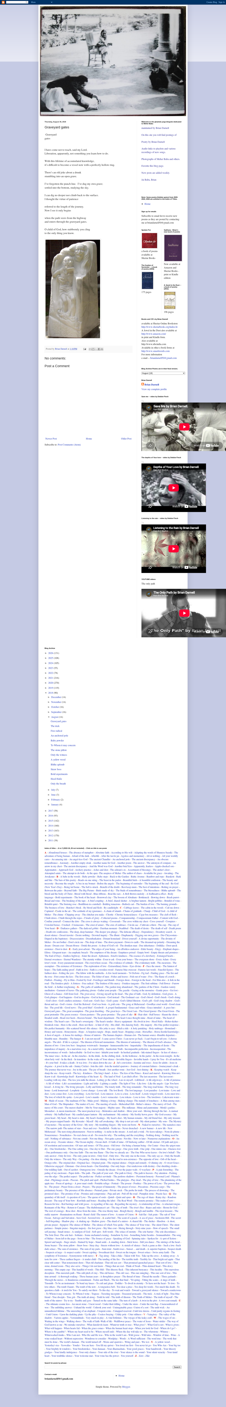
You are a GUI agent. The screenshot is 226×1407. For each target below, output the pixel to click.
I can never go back (133, 1038)
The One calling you (77, 1148)
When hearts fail (72, 1328)
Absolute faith (102, 852)
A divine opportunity (149, 938)
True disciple (58, 1297)
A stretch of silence (130, 1245)
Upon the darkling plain (71, 1314)
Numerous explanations (159, 1138)
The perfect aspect (68, 1176)
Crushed (66, 924)
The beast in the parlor (110, 880)
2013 (51, 830)
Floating (58, 980)
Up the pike (90, 1314)
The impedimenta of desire (156, 1045)
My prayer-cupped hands (58, 1121)
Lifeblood (139, 1079)
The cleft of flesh (168, 914)
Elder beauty (147, 949)
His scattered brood (76, 1028)
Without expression (73, 1338)
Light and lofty (91, 1083)
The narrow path (54, 1128)
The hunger (75, 1038)
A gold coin (114, 1004)
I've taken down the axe (100, 1062)
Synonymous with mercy (81, 1255)
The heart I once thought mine (130, 1017)
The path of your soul (102, 1173)
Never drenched (130, 1128)
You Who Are (160, 1345)
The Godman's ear (130, 997)
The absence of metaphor (81, 852)
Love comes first (59, 1093)
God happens (65, 997)
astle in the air (64, 911)
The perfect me (86, 1176)
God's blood (147, 997)
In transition (80, 1059)
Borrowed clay (104, 897)
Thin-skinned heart (151, 1266)
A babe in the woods (70, 876)
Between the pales (53, 890)
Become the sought (64, 883)
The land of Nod (112, 1076)
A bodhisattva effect (156, 893)
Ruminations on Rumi (71, 1214)
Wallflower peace (122, 1321)
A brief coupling (95, 900)
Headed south (51, 1017)
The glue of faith (133, 993)
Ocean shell (101, 1141)
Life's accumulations (72, 1083)
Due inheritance (147, 945)
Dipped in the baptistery (56, 938)
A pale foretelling (164, 1169)
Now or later (139, 1138)
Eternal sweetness (53, 959)
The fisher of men (100, 976)
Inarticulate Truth (114, 1048)
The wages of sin (166, 1317)
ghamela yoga (55, 12)
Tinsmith (49, 1283)
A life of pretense (172, 1079)
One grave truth (130, 1148)
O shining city (155, 1162)
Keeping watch (161, 1069)
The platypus (123, 1179)
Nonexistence (51, 1135)
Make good (93, 1100)
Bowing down (158, 897)
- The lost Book (115, 1090)
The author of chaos (132, 873)
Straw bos (82, 1245)
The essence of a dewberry (142, 955)
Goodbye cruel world (157, 1004)
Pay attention (160, 1173)
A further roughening (64, 986)
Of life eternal (153, 1141)
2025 (51, 657)
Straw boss (56, 769)
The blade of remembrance (129, 890)
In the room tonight (162, 1055)
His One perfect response (166, 1024)
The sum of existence (67, 1248)
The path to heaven (143, 1173)
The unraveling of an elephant (81, 1310)
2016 (51, 815)
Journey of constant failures (144, 1066)
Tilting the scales (150, 1279)
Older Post (126, 438)
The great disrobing (94, 1011)
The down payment (113, 942)
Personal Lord (162, 1176)
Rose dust (70, 1210)
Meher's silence (143, 1104)
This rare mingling (140, 1272)
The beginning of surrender (129, 883)
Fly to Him (69, 980)
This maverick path (65, 1272)
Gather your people (107, 990)
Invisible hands (141, 1059)
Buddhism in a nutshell (89, 904)
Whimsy (164, 1331)
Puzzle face (161, 1193)
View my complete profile (154, 389)
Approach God (66, 869)
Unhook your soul (102, 1307)
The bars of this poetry (65, 880)
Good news (70, 1007)
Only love (114, 1155)
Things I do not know (92, 1266)
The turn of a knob (128, 1300)
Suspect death (174, 1248)
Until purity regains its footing (165, 1310)
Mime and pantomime (147, 1107)
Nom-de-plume (172, 1131)
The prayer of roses (127, 1186)
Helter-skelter (171, 1021)
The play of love (150, 1179)
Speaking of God (121, 1238)
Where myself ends (104, 1331)
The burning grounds (166, 904)
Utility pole (120, 1314)
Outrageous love (88, 1169)
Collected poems (109, 917)
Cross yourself (157, 921)
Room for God (170, 1207)
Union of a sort (141, 1307)
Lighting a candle (108, 1083)
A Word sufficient (136, 1338)
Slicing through (126, 1228)
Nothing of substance (61, 1138)
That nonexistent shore (72, 1262)
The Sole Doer (52, 1235)
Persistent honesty (145, 1176)
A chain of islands (112, 911)
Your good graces (135, 1348)
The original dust (67, 1162)
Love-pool (79, 1097)
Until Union (51, 1314)
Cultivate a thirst (148, 924)
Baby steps (102, 876)
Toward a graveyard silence (145, 1290)
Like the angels (155, 1083)
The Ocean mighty (84, 1141)
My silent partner (148, 1121)
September (56, 712)
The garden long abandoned (118, 986)
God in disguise (81, 997)
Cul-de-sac (133, 924)
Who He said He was (92, 1334)
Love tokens (125, 1097)
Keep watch (65, 1073)
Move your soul (134, 1111)
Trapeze (95, 1293)
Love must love (172, 1093)
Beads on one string (87, 880)
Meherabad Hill (126, 1104)
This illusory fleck (114, 1269)
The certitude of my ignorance (87, 911)
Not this (127, 1138)
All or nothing (153, 855)
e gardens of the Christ (148, 986)
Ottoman (69, 1166)
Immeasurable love (119, 1045)
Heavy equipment (123, 1021)
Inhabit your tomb (110, 1052)
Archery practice (83, 869)
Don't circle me (75, 942)
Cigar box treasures (148, 914)
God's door (51, 1000)
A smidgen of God (81, 1231)
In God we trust (92, 1052)
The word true (154, 1338)
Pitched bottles (107, 1179)
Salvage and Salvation (63, 1217)
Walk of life (107, 1321)
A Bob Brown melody (133, 893)
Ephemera (104, 955)
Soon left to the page (65, 1238)
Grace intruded (154, 1007)
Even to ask (108, 959)
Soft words (108, 1231)
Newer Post (51, 438)
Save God (81, 1217)
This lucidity (156, 1269)
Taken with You (132, 1255)
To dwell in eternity (134, 1283)
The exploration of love (95, 966)
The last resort (166, 1076)
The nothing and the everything (129, 1135)
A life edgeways (154, 1079)
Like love (142, 1083)
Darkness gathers (69, 928)
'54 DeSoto (134, 973)
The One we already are (117, 1152)
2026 (51, 653)
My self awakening (104, 1121)
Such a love (168, 1245)
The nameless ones (172, 1124)
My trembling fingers (105, 1124)
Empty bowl (143, 952)
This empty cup (62, 1269)
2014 (51, 825)
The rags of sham (145, 1197)
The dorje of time (93, 942)
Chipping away (73, 914)
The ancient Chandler (99, 859)
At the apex (92, 873)
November (56, 702)
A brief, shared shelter (116, 900)
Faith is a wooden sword (101, 969)
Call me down (172, 907)
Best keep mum (129, 887)
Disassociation (77, 938)
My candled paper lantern (84, 1114)
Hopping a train (133, 1031)
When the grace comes (92, 1328)
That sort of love (163, 1262)
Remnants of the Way (55, 1207)
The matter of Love (84, 1104)
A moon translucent (66, 1111)
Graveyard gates (58, 721)
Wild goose (133, 1334)
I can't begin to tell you (155, 1038)
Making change (125, 1100)
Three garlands (168, 1276)
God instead (113, 997)
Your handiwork (153, 1348)
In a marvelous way (76, 1048)
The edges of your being (104, 949)
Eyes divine (135, 966)
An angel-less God (78, 859)
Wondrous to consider (96, 1338)
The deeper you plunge (106, 931)
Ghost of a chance (53, 993)
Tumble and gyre (83, 1300)
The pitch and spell (89, 1179)
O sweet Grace (171, 1162)
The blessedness (152, 890)
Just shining (143, 1069)
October (55, 706)
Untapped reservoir (122, 1310)
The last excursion (148, 1076)
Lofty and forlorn (94, 1086)
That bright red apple (163, 1259)
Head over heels (67, 1017)
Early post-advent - (82, 949)
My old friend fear (153, 1117)
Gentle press (162, 990)
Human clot (130, 1035)
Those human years (88, 1276)
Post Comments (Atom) (69, 444)
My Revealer (78, 1121)
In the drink (94, 1055)
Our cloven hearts (84, 1166)
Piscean (74, 1179)
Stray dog (94, 1245)
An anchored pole (59, 735)
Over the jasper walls (127, 1169)
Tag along (104, 1255)
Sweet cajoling (89, 1252)
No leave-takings (154, 1131)
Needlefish (104, 1128)
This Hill (99, 1269)
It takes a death (67, 1062)
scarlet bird (110, 1217)
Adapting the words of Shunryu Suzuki (153, 852)
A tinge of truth (167, 1279)
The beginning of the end (156, 883)
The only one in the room (133, 1155)
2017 (51, 810)
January (55, 804)
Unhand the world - (83, 1307)
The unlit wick (157, 1307)
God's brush (161, 997)
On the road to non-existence (123, 1159)
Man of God (51, 1104)
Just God (131, 1069)
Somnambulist (163, 1235)
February (56, 799)
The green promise (106, 1014)
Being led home (71, 887)
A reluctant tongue (171, 1203)
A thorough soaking (67, 1276)
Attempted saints (53, 873)
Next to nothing (94, 1131)
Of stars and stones (84, 1145)
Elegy (158, 949)
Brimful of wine (172, 900)
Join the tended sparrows (117, 1066)
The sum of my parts (90, 1248)
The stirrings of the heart (168, 1242)
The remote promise (143, 1200)
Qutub (111, 1197)
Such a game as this (151, 1245)
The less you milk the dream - (82, 1079)
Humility (63, 1038)
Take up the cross (150, 1255)
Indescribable (76, 1052)
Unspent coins (104, 1310)
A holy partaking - (139, 1028)
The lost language (133, 1090)
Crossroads (115, 921)
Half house (154, 1014)
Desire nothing (82, 935)
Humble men (51, 1038)
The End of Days (53, 955)
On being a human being (134, 1145)
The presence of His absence (79, 1190)
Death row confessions (56, 931)
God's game (112, 1000)
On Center (153, 1145)
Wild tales (146, 1334)
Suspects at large (54, 1252)
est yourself (131, 938)
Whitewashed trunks (54, 1334)
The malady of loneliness (146, 1100)
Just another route (116, 1069)
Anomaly (64, 862)
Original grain (98, 1162)
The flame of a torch (164, 976)
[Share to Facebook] (99, 349)
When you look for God (147, 1328)
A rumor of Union (124, 1214)
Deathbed (123, 928)
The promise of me (70, 1193)
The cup (162, 924)
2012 (51, 835)
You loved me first (124, 1345)
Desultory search (164, 931)
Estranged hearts (165, 955)
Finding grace (157, 973)
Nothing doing (153, 1135)
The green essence (69, 1014)
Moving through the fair (155, 1111)
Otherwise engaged (54, 1166)
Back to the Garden (119, 876)
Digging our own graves (147, 935)
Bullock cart (128, 904)
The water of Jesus (142, 1321)
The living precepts (74, 1086)
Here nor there (86, 1024)
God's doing (174, 997)
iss (116, 1073)
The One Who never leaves (144, 1152)
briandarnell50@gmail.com (163, 357)
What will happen (53, 1328)
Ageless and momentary (132, 855)
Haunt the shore (169, 1014)
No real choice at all (83, 1135)
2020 (51, 682)
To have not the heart (155, 1283)
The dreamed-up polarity (153, 942)
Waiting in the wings (55, 1321)
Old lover (116, 1145)
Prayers (86, 1186)
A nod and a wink (135, 1131)
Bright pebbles (155, 900)
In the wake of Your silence (101, 1059)
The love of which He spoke (58, 1097)
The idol (57, 1042)
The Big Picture (86, 890)
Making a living (108, 1100)
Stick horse (132, 1242)
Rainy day (161, 1197)
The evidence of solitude (121, 962)
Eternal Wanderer (72, 959)
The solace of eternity (126, 1231)
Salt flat (142, 1214)
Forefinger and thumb (104, 980)
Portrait (115, 1183)
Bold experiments (59, 774)
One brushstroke (58, 1148)
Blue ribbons (99, 893)
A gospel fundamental (116, 1007)
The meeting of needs (106, 1104)
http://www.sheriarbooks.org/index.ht (159, 326)
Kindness (87, 1073)
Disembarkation (94, 938)
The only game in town (84, 1155)
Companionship (127, 917)
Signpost (64, 1224)
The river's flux (136, 1207)
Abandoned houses (57, 852)
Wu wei (145, 1341)
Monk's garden (167, 1107)
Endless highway (71, 955)
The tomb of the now (86, 1286)
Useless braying (106, 1314)
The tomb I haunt (65, 1286)
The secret (176, 1217)
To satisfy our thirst (88, 1290)
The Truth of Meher (142, 1297)
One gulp (144, 1148)
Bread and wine (52, 900)
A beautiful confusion (150, 880)
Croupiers (170, 921)
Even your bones (124, 959)
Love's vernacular (109, 1097)
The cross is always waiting (94, 921)
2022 (51, 672)
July (53, 789)
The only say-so (155, 1155)
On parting (84, 1159)
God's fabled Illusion (130, 1000)
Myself (90, 1121)
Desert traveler (66, 935)
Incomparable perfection (136, 1048)
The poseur (126, 1183)
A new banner (147, 1128)
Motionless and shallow (113, 1111)
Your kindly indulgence (66, 1352)
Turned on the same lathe (105, 1300)
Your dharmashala (116, 1348)
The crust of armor (95, 924)
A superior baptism (156, 1248)
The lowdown (154, 1097)
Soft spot (96, 1231)
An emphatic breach (78, 952)
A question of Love (76, 1197)
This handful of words (82, 1269)
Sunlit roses (119, 1248)
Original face (83, 1162)
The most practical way (88, 1111)
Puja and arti (114, 1193)
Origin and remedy (137, 1162)
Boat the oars (114, 893)
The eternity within (92, 959)
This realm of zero (164, 1200)
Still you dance (147, 1242)
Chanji (147, 911)
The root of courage (54, 1210)
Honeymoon (70, 1031)
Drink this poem (89, 945)
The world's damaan (69, 1341)
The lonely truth (113, 1086)
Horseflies (147, 1031)
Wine (173, 1334)
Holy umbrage (156, 1028)
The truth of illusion (121, 1297)
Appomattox (51, 869)
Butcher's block (73, 907)
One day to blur (97, 1148)
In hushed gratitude (130, 1052)
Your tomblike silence (61, 1355)
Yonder (76, 1345)
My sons (163, 1121)
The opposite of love (149, 1159)
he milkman (130, 1107)
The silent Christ (160, 1224)
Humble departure (166, 1035)
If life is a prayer (70, 1042)
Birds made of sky (105, 890)
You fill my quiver (104, 1345)
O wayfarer (145, 1169)
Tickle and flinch (101, 1279)
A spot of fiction (168, 1238)
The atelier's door (161, 869)
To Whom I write (81, 1293)
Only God (102, 1155)
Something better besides (142, 1235)
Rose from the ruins (86, 1210)
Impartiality (135, 1045)
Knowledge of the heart (87, 1076)
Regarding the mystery (126, 1203)
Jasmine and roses (142, 1062)
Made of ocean (56, 1100)
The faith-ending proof (63, 969)
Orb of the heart (168, 1159)
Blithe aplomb (57, 764)
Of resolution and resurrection (59, 1145)
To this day (104, 1290)
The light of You (127, 1083)
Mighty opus (114, 1107)
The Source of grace (101, 1238)
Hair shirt (142, 1014)
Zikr (147, 1355)
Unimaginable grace (122, 1307)
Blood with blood (82, 893)
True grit (71, 1297)
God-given (167, 993)
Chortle (110, 914)
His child (115, 1024)
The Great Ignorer (148, 1011)
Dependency (147, 931)
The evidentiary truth (145, 962)
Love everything (76, 1093)
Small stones (64, 1231)
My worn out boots (127, 1124)
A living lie (58, 1086)
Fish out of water (138, 976)
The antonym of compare (159, 862)
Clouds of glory (91, 917)
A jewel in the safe (63, 1066)
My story (89, 1124)
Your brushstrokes (81, 1348)
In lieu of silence (169, 1052)
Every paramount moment (70, 962)
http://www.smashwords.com (155, 351)
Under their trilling (112, 1304)
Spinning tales (138, 1238)
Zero (141, 1355)
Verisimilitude (77, 1317)
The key (77, 1073)
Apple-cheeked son (164, 866)
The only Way (70, 1159)
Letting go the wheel (107, 1079)
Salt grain (153, 1214)
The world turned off (91, 1341)
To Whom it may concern (63, 745)
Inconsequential (157, 1048)
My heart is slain (76, 1117)
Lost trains (164, 1090)
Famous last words (147, 969)
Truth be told (103, 1297)
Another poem (124, 862)
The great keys (113, 1011)
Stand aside (101, 1242)
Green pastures (87, 1014)
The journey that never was (58, 1069)
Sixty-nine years (143, 1228)
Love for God (92, 1093)
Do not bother (59, 942)
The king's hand (102, 1073)
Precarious (143, 1186)
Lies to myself (126, 1079)
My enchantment (107, 1114)
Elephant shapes (171, 949)
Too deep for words (143, 1286)
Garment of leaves (65, 990)
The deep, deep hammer (81, 931)
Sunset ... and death (135, 1248)
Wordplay (113, 1338)
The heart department (104, 1017)
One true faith (76, 1152)
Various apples (61, 1317)
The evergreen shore (144, 959)
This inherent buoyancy (137, 1269)
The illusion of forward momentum (97, 1042)
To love (171, 1283)
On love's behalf (166, 1152)
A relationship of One (150, 1203)
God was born (99, 1004)
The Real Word (124, 1200)
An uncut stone (79, 1304)
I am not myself (92, 1038)
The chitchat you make (93, 914)
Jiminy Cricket (81, 1066)
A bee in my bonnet (86, 883)
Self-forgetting (53, 1221)
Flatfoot (48, 980)
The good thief (85, 1007)
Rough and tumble (144, 1210)
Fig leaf (145, 973)
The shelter (149, 1221)
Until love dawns (141, 1310)
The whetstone (151, 1331)
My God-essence (163, 1114)
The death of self (159, 928)
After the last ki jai (110, 855)
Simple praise (61, 1228)
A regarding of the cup (102, 1203)
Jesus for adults (160, 1062)
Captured (49, 911)
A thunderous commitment (78, 1279)
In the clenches (79, 1055)
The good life (56, 1007)
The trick (55, 726)
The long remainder (131, 1086)
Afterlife (95, 855)
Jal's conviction (124, 1062)
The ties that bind (119, 1279)
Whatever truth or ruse (121, 1324)
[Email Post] (84, 348)
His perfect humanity (55, 1028)
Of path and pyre (170, 1141)
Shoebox (161, 1221)
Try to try (68, 1300)
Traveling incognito (111, 1293)
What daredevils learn (97, 1324)
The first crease (82, 976)
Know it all (50, 1076)
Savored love (94, 1217)
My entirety (123, 1114)
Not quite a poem (113, 1138)
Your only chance (87, 1352)
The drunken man (128, 945)
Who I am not (73, 1334)
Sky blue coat (110, 1228)
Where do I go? (167, 1328)
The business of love (54, 907)
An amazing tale (59, 859)
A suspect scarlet (72, 1252)
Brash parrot (173, 897)
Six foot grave (94, 1228)
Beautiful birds (130, 880)
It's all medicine (173, 1059)
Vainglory (152, 1314)
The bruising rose (67, 904)
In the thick (66, 1059)
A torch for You (69, 1290)
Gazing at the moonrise (143, 990)
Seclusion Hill (162, 1217)
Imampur (104, 1045)
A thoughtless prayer (110, 1276)
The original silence (116, 1162)
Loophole (75, 1090)
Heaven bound (84, 1017)
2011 (51, 840)
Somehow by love (119, 1235)
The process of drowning (157, 1190)
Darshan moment (108, 928)
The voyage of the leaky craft (138, 1317)
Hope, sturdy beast (114, 1031)
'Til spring (135, 1279)
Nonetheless (65, 1135)
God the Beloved (82, 1004)
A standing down (117, 1242)
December (56, 697)
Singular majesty (78, 1228)
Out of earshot (71, 1169)
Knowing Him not (171, 1073)
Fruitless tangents (131, 983)
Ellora (47, 952)
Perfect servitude (103, 1176)
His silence (92, 1028)
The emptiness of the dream (103, 952)
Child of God (158, 911)
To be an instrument (64, 1283)
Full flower (165, 983)
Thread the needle (150, 1276)
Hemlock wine (52, 1024)
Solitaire (79, 1235)
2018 (51, 692)
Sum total (106, 1248)
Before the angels (106, 883)
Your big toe (174, 1345)
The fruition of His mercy (108, 983)
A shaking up (82, 1221)
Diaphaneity (127, 935)
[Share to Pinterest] (101, 349)
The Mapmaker (66, 1104)
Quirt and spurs (123, 1197)
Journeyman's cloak (168, 1066)
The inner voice (52, 1055)
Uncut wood (95, 1304)
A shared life (136, 1221)
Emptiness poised (127, 952)
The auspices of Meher (110, 873)
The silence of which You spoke (107, 1224)
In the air (66, 1055)
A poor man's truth (84, 1183)
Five (150, 976)
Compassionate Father (148, 917)
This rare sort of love (160, 1272)
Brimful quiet (51, 904)
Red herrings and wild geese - (75, 1203)
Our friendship (102, 1166)
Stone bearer (51, 1245)
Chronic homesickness (126, 914)
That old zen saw (113, 1262)
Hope (81, 1031)
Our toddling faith (53, 1169)
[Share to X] (96, 349)
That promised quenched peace (138, 1262)
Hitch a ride (123, 1028)
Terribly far (145, 1259)
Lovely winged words (152, 1093)
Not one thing (96, 1138)
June (53, 794)
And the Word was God (101, 866)
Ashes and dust (100, 869)
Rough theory (126, 1210)
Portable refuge (102, 1183)
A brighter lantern (137, 900)
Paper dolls (74, 1173)
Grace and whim (137, 1007)
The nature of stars (72, 1128)
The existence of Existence (69, 966)
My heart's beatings (95, 1117)
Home (89, 438)
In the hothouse (130, 1055)
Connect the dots (71, 921)
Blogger (126, 1386)
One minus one (158, 1148)
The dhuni (114, 935)
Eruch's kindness (119, 955)
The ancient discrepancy (143, 859)
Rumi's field (89, 1214)
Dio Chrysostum (169, 935)
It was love (82, 1062)
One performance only (57, 1152)
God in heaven (98, 997)
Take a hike (117, 1255)
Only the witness (59, 754)
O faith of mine (116, 1141)
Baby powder (57, 740)
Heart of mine (154, 1017)
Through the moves (54, 1279)
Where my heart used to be (80, 1331)
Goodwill (98, 1007)
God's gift (147, 1000)
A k (113, 1073)
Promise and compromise (93, 1193)
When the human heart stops (119, 1328)
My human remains (133, 1117)
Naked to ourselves (151, 1124)
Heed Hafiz (56, 778)
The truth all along (85, 1297)
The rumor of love (105, 1214)
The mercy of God (162, 1104)
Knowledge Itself (65, 1076)
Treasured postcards (131, 1293)
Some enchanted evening (96, 1235)
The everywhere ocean (96, 962)
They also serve (73, 1266)
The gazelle (124, 990)
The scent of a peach (127, 1217)
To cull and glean (104, 1283)
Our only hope (118, 1166)
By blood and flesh (92, 907)
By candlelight (111, 907)
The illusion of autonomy (128, 1042)
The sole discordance (165, 1231)
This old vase (122, 1272)
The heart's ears (61, 1021)
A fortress (76, 983)
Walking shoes (74, 1321)
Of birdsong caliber (135, 1141)
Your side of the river (108, 1352)
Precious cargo (157, 1186)
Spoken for (152, 1238)
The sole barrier (145, 1231)
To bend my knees (85, 1283)
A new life (161, 1128)
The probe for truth (133, 1190)
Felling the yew (67, 973)
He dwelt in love (142, 1021)
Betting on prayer (169, 887)
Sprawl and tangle (53, 1242)
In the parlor (145, 1055)
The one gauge (114, 1148)
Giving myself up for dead (110, 993)
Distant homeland (111, 938)
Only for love (65, 1155)
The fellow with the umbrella (90, 973)
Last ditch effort (130, 1076)
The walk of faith (91, 1321)
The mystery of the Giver (70, 1124)
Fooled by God (84, 980)
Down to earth (132, 942)
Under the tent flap (149, 1304)
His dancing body (130, 1024)
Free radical (56, 730)
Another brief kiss (123, 866)
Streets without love (110, 1245)
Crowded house (52, 924)
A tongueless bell (106, 1286)
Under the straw (130, 1304)
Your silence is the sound (132, 1352)
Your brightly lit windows (58, 1348)
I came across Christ (112, 1038)
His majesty (146, 1024)
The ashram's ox (118, 869)
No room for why (103, 1135)
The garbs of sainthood (92, 986)
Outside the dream (106, 1169)
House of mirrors (92, 1035)
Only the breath (58, 783)
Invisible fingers (124, 1059)
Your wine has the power (106, 1355)
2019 (51, 687)
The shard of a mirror (117, 1221)
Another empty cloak (81, 862)
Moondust (49, 1111)
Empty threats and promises (164, 952)
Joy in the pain (80, 1069)
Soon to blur (83, 1238)
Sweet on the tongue (126, 1252)
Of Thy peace (102, 1145)
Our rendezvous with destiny (141, 1166)
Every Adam (162, 959)
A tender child (89, 1259)
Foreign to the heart (141, 980)
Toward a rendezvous (170, 1290)
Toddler (119, 1283)
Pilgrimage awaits (60, 1179)
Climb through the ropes (70, 917)
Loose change (88, 1090)
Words (123, 1338)
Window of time (161, 1334)
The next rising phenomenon (71, 1131)
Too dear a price (124, 1286)
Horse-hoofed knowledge (166, 1031)
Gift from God (71, 993)
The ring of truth (119, 1207)
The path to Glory (123, 1173)
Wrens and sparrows (113, 1341)
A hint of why (102, 1024)
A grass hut (168, 1007)
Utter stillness (134, 1314)
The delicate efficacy (129, 931)
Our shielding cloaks (167, 1166)
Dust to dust (61, 949)
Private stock (116, 1190)
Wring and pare (132, 1341)
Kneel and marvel (151, 1073)
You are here (88, 1345)
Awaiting (168, 873)
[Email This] (90, 349)
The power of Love (152, 1183)
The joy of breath (97, 1069)
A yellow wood (58, 759)
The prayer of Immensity (103, 1186)
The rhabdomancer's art (98, 1207)
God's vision (65, 1004)
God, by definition (152, 993)
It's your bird (52, 1062)
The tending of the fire (109, 1259)
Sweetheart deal (106, 1252)
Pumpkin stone (146, 1193)
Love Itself (135, 1093)
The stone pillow (59, 750)
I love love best (67, 1045)
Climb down (51, 917)
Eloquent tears (59, 952)
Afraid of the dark (80, 855)
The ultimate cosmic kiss (58, 1304)
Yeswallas (66, 1345)
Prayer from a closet (71, 1186)
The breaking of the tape (74, 900)
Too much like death (165, 1286)
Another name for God (104, 862)
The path (85, 1173)
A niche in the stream (114, 1131)
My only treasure (172, 1117)
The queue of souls (97, 1197)
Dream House (72, 945)
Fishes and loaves (119, 976)
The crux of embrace (116, 924)
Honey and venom (54, 1031)
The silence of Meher (79, 1224)
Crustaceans (78, 924)
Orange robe (51, 1162)
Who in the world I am (115, 1334)
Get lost (173, 990)
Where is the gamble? (55, 1331)
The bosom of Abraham (125, 897)
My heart (62, 1117)
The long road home (153, 1086)
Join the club (97, 1066)
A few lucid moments (116, 973)
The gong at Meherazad (133, 1004)
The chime (58, 914)
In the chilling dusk (111, 1055)
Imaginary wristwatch (87, 1045)
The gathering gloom (85, 990)
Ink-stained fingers (150, 1052)
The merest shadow (74, 1107)
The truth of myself (163, 1297)
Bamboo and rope (156, 876)
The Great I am (129, 1011)
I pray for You (158, 1059)
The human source (147, 1035)
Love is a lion (121, 1093)
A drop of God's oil (109, 945)
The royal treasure (163, 1210)
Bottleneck (144, 897)
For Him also (159, 980)
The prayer (54, 1186)
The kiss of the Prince (130, 1073)
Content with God (169, 917)
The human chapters (113, 1035)
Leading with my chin (56, 1079)
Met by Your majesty (95, 1107)
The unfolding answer (61, 1307)
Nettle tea (115, 1128)
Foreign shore (123, 980)
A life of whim (53, 1083)
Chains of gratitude (132, 911)
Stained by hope (85, 1242)
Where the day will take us (129, 1331)
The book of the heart (85, 897)
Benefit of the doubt (110, 887)
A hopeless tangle (94, 1031)
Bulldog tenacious (112, 904)
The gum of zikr (124, 1014)
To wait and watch (121, 1290)
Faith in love (82, 969)
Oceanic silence (66, 1141)
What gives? (140, 1324)
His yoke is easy (107, 1028)
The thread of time (131, 1276)
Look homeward (60, 1090)
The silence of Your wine (137, 1224)
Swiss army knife (161, 1252)
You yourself (127, 1355)
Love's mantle (93, 1097)
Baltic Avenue (138, 876)
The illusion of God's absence (157, 1042)
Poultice (137, 1183)
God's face (99, 1000)
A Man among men (170, 1100)
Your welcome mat (83, 1355)
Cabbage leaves (131, 907)
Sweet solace (144, 1252)
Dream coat (58, 945)
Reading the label (106, 1200)
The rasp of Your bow (64, 1200)
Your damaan (98, 1348)
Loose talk (102, 1090)
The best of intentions (149, 887)
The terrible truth (130, 1259)
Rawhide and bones (87, 1200)
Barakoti (170, 876)
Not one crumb (80, 1138)
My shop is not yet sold (127, 1121)
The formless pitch (60, 983)
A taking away (168, 1255)
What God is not (155, 1324)
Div (124, 938)
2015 (51, 820)
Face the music (154, 966)
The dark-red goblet (88, 928)
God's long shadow (163, 1000)
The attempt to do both (74, 873)
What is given (172, 1324)
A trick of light (161, 1293)
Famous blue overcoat (125, 969)
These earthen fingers (69, 1259)
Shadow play (68, 1221)
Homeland (170, 1028)
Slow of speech (160, 1228)
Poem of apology (64, 1183)
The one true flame (94, 1152)
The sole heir (66, 1235)
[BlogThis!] (93, 349)
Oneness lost (174, 1148)
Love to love (139, 1097)
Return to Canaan (76, 1207)
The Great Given (166, 1011)
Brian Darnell (152, 384)
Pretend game (101, 1190)
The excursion (164, 962)
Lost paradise (150, 1090)
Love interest (107, 1093)
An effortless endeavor (128, 949)
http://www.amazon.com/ (153, 333)
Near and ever (90, 1128)
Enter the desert (89, 955)
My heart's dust (114, 1117)
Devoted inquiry (99, 935)
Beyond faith (70, 890)
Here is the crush (69, 1024)
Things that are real (114, 1266)
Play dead (136, 1179)
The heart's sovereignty (82, 1021)
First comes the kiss (63, 976)
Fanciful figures (166, 969)
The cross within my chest (135, 921)
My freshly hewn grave (142, 1114)
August (55, 716)
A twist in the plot (148, 1300)
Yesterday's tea (52, 1345)
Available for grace (153, 873)
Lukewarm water (171, 1097)
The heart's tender (104, 1021)
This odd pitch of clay (87, 1272)
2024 (51, 663)
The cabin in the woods (152, 907)
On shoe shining (99, 1159)
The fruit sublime (149, 983)
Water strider (159, 1321)
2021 (51, 677)
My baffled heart (62, 1114)
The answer (139, 862)
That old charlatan (94, 1262)
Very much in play (95, 1317)
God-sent (88, 1000)
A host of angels (53, 1035)
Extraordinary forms (118, 966)
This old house (107, 1272)
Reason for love (52, 1203)
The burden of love (145, 904)
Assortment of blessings (139, 869)
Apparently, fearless (143, 866)
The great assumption (72, 1011)
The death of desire (139, 928)
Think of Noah (133, 1266)
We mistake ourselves (74, 1324)
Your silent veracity (156, 1352)
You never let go (143, 1345)
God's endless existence (70, 1000)
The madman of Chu (75, 1100)
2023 (51, 667)
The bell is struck (89, 887)
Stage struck (70, 1242)
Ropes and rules (153, 1207)
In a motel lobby (96, 1048)
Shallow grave (98, 1221)
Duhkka (160, 945)
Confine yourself (53, 921)
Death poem (175, 928)
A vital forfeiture (114, 1317)
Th (135, 986)
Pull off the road (129, 1193)
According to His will (121, 852)
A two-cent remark (168, 1300)
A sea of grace (146, 1217)
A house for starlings (72, 1035)
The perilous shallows (123, 1176)
